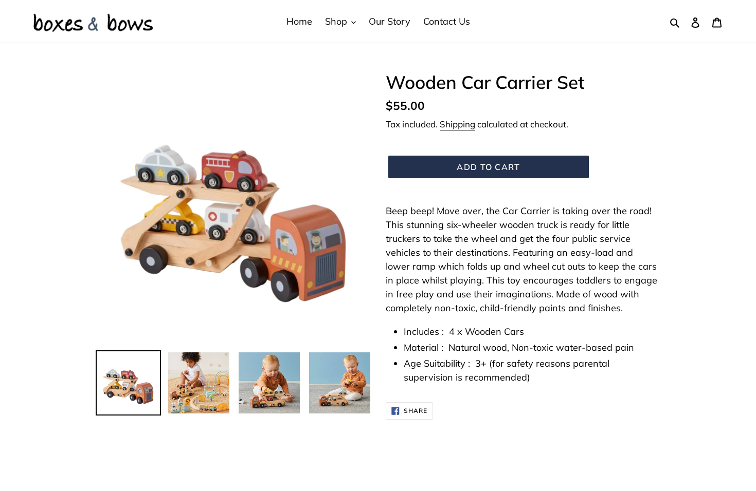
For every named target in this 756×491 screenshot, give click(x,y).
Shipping (457, 124)
